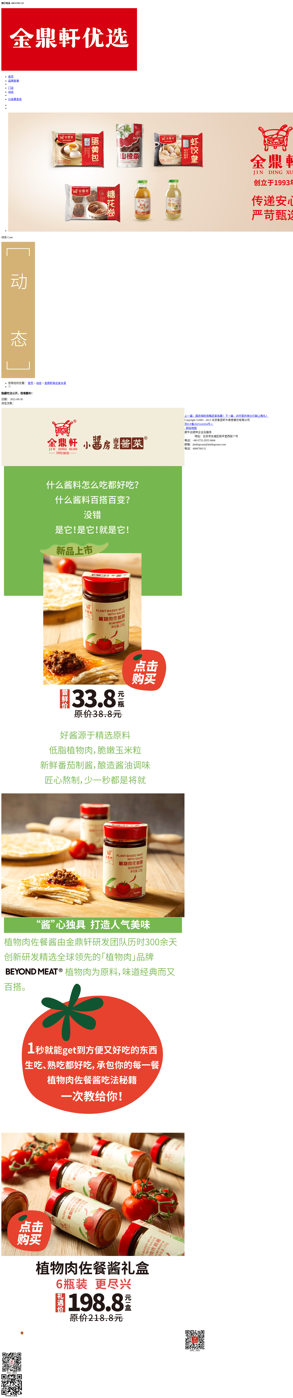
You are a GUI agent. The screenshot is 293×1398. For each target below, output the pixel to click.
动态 (39, 383)
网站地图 (190, 428)
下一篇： (247, 415)
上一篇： (204, 415)
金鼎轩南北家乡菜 (55, 383)
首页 (11, 76)
